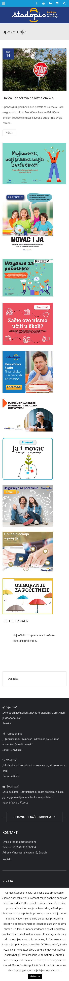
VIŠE (8, 133)
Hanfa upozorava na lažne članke (28, 98)
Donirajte (13, 678)
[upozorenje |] (34, 15)
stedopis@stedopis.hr (23, 841)
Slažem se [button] (35, 976)
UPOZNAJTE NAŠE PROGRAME (34, 817)
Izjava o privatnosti (49, 970)
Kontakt (7, 859)
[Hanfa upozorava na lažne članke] (34, 69)
